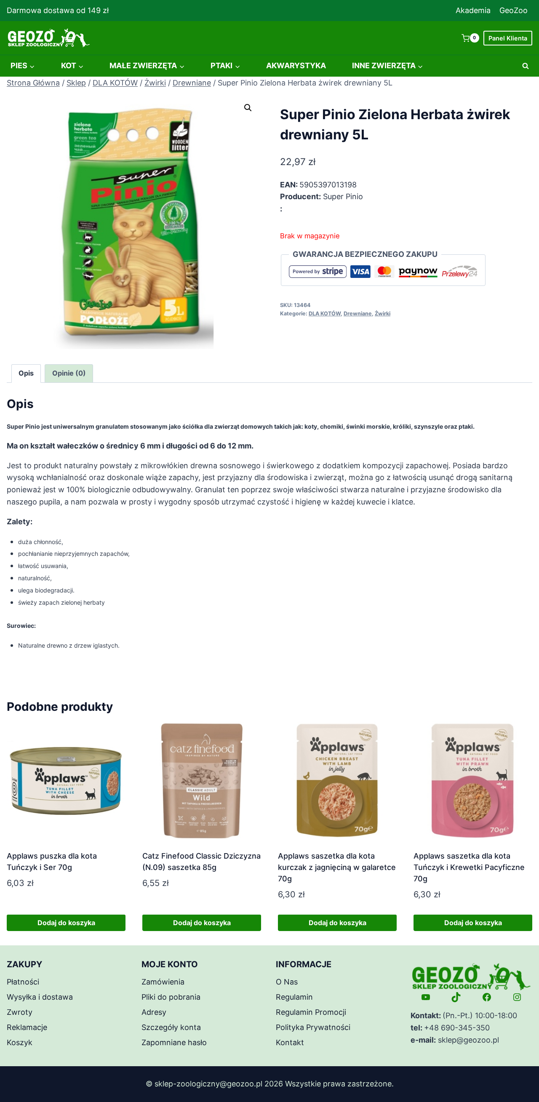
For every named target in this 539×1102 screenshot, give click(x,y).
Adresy (153, 1012)
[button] (248, 107)
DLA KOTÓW (325, 313)
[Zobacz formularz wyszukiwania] (525, 66)
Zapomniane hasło (174, 1042)
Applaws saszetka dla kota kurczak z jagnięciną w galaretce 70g (337, 867)
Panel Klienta (507, 38)
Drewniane (358, 313)
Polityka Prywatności (313, 1027)
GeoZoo (513, 10)
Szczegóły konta (171, 1027)
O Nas (287, 981)
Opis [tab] (26, 373)
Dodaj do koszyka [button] (66, 922)
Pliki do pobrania (170, 997)
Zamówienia (162, 981)
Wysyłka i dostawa (40, 997)
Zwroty (19, 1012)
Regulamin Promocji (311, 1012)
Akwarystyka (296, 65)
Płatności (23, 981)
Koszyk (19, 1042)
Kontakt (290, 1042)
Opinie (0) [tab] (69, 373)
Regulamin (294, 997)
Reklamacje (27, 1027)
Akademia (473, 10)
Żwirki (382, 313)
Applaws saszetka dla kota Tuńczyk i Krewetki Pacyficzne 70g (469, 867)
